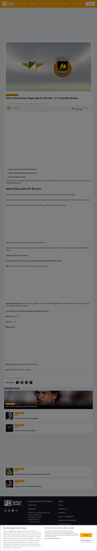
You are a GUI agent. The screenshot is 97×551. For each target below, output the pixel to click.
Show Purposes (86, 540)
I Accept (86, 535)
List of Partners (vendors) (52, 538)
